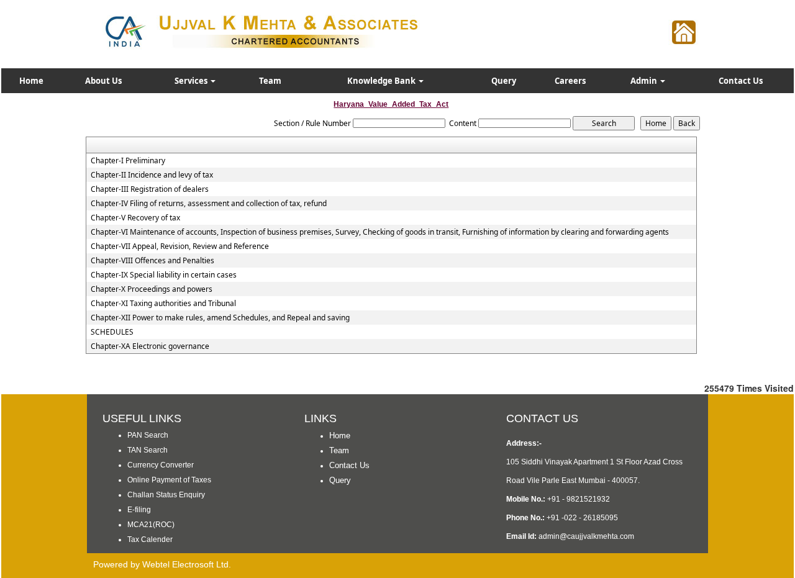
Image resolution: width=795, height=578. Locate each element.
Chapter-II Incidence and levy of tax (152, 175)
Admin (644, 80)
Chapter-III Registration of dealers (150, 189)
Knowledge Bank (382, 80)
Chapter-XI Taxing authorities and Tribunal (163, 304)
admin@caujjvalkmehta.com (586, 536)
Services (192, 80)
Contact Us (741, 80)
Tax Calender (150, 539)
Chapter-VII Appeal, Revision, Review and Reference (180, 246)
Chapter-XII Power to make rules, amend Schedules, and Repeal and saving (220, 318)
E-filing (139, 509)
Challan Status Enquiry (166, 494)
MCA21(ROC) (151, 524)
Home (31, 80)
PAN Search (147, 435)
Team (270, 80)
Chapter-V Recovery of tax (135, 218)
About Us (103, 80)
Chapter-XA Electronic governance (150, 346)
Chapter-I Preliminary (128, 161)
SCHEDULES (112, 332)
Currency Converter (160, 465)
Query (503, 80)
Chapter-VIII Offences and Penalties (152, 261)
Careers (570, 80)
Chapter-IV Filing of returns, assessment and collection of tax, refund (209, 204)
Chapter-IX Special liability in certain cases (164, 275)
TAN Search (147, 450)
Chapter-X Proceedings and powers (151, 289)
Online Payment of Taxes (169, 480)
